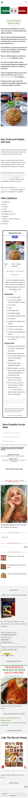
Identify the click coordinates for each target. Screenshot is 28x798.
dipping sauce (5, 58)
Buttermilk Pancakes (9, 441)
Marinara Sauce (5, 175)
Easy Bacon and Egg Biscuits (11, 437)
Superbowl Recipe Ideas (8, 77)
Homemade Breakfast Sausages (12, 433)
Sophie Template (5, 795)
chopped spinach (6, 189)
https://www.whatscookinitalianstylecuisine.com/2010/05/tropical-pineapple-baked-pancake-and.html (14, 402)
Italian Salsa (9, 177)
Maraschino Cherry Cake (15, 556)
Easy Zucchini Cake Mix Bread (17, 573)
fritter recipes (5, 447)
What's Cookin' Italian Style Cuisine (16, 793)
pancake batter (13, 447)
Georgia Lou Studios (22, 795)
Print (15, 237)
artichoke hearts (20, 187)
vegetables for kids (11, 448)
